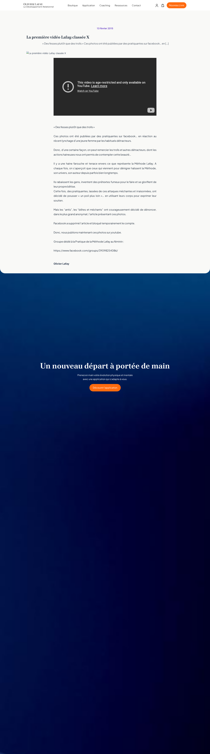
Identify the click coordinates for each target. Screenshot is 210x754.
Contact (136, 5)
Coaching (104, 5)
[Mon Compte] (157, 5)
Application (88, 5)
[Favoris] (162, 5)
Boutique (73, 5)
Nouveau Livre (176, 5)
